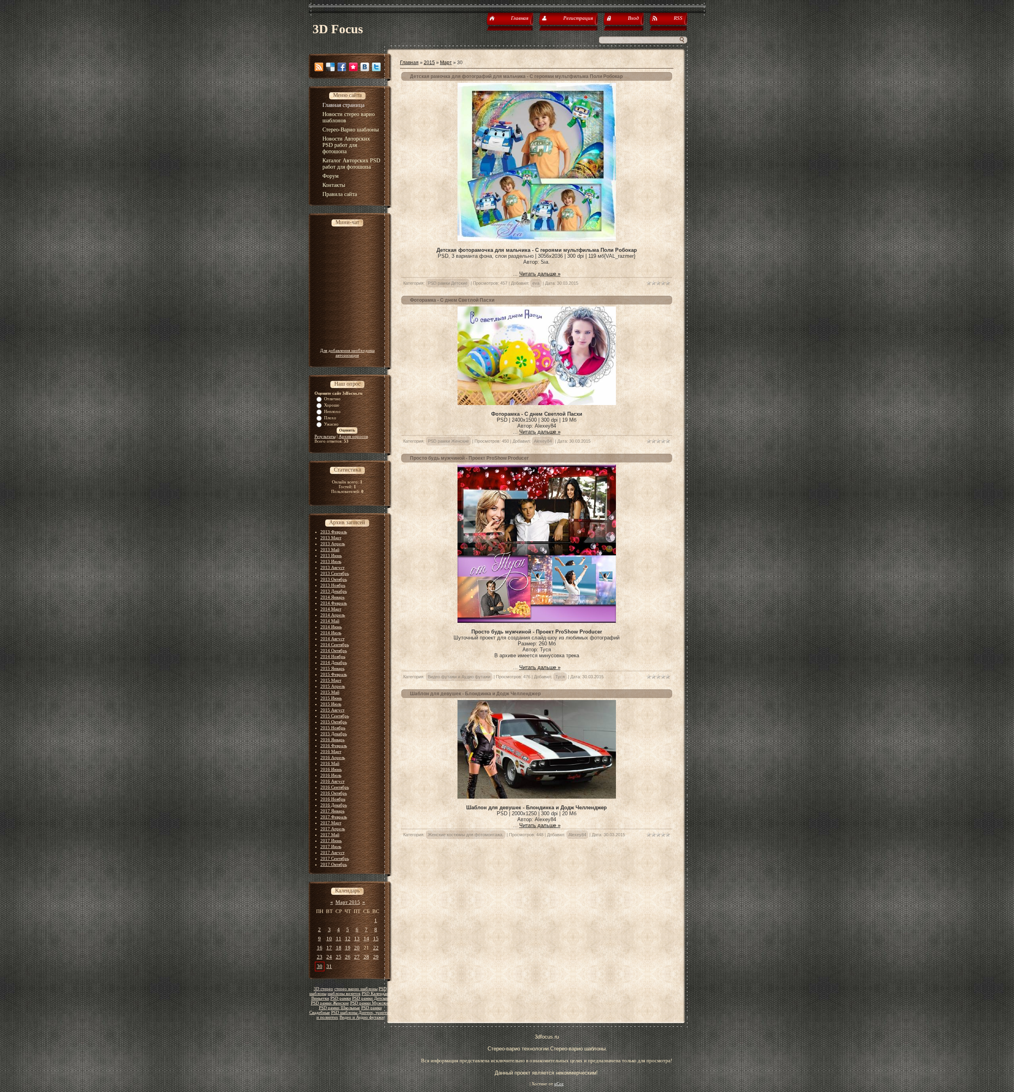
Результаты (324, 436)
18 (338, 948)
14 (366, 939)
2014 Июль (330, 632)
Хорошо (331, 405)
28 (366, 957)
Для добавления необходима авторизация (347, 353)
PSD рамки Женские (330, 1003)
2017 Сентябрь (334, 858)
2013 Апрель (332, 543)
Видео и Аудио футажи (361, 1017)
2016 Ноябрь (332, 799)
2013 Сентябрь (334, 573)
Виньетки (320, 998)
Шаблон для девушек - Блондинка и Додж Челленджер (475, 693)
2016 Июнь (331, 769)
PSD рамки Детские (370, 998)
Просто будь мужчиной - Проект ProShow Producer (469, 458)
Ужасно (331, 424)
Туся (560, 676)
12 (348, 939)
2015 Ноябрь (332, 727)
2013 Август (332, 567)
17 (329, 948)
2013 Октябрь (333, 579)
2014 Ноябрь (332, 656)
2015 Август (332, 710)
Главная (409, 62)
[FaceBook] (341, 67)
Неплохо (332, 411)
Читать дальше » (539, 274)
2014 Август (332, 638)
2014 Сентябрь (334, 644)
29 (376, 957)
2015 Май (329, 692)
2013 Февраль (333, 531)
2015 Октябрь (333, 721)
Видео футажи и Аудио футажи (459, 676)
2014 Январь (332, 597)
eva (535, 283)
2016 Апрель (332, 757)
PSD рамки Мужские (370, 1003)
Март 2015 (347, 902)
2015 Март (330, 680)
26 (348, 957)
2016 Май (329, 763)
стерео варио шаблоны (355, 989)
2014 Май (329, 620)
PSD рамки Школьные (339, 1008)
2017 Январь (332, 811)
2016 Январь (332, 739)
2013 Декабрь (333, 591)
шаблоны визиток (344, 993)
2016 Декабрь (333, 805)
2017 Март (330, 822)
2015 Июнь (331, 698)
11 (338, 939)
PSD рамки (340, 998)
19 (348, 948)
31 (329, 966)
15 (376, 939)
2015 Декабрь (333, 733)
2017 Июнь (331, 840)
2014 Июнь (331, 626)
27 (357, 957)
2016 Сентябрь (334, 787)
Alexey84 (543, 441)
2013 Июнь (331, 555)
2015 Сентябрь (334, 715)
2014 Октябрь (333, 650)
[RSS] (318, 67)
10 (329, 939)
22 (376, 948)
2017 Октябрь (333, 864)
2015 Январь (332, 668)
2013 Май (329, 549)
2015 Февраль (333, 674)
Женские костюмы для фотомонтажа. (465, 834)
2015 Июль (330, 704)
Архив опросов (353, 436)
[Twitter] (376, 67)
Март (446, 62)
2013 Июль (330, 561)
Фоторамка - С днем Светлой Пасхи (452, 300)
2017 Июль (330, 846)
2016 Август (332, 781)
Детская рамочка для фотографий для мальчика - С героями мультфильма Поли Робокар (516, 76)
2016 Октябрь (333, 793)
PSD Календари (376, 993)
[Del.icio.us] (330, 67)
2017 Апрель (332, 828)
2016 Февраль (333, 745)
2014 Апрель (332, 615)
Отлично (332, 398)
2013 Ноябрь (332, 585)
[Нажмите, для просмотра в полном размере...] (536, 239)
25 (338, 957)
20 (357, 948)
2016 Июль (330, 775)
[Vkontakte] (364, 67)
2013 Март (330, 537)
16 (319, 948)
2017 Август (332, 852)
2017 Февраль (333, 816)
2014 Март (330, 609)
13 (357, 939)
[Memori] (353, 67)
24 (329, 957)
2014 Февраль (333, 603)
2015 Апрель (332, 686)
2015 (429, 62)
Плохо (330, 417)
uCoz (559, 1084)
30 (319, 966)
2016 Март (330, 751)
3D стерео (323, 989)
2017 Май (329, 834)
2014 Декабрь (333, 662)
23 (319, 957)
